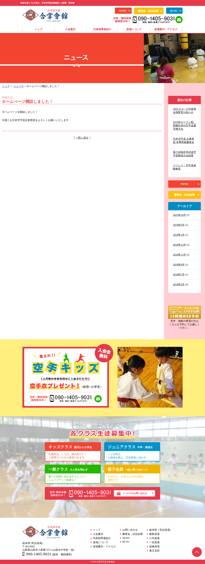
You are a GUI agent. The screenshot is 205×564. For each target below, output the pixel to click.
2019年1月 (178, 235)
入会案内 (70, 29)
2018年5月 (178, 284)
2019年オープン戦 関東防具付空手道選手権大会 (184, 125)
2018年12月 (179, 244)
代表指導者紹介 (102, 29)
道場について (134, 29)
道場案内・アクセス (165, 29)
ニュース (18, 86)
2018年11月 (179, 254)
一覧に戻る (82, 137)
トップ (38, 29)
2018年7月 (178, 274)
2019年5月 (178, 225)
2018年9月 (178, 264)
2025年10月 (179, 215)
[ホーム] (45, 21)
